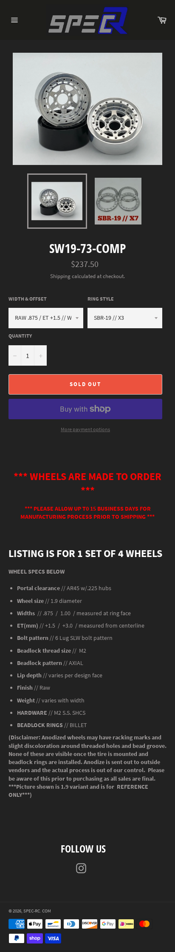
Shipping (60, 276)
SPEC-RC (31, 911)
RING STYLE (101, 299)
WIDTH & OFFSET (27, 299)
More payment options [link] (85, 429)
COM (46, 911)
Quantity (20, 335)
